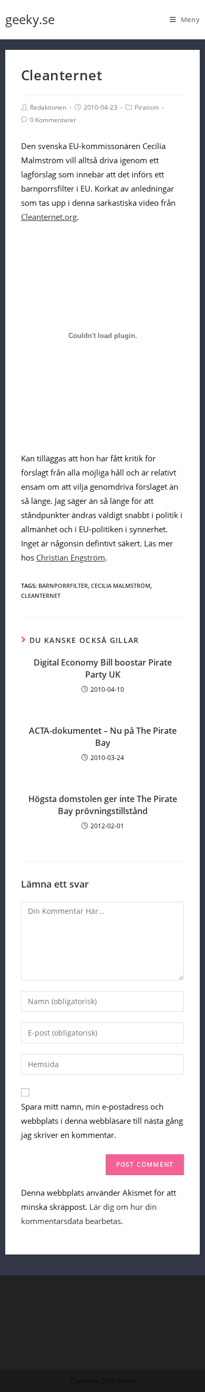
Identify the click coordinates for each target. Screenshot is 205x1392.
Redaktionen (48, 107)
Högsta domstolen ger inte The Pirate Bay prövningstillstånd (102, 804)
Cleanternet (40, 595)
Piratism (147, 107)
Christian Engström (70, 557)
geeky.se (30, 19)
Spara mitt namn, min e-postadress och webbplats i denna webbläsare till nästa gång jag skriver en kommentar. (102, 1120)
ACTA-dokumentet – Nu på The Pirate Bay (103, 736)
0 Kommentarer (53, 119)
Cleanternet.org (49, 217)
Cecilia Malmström (120, 585)
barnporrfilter (63, 585)
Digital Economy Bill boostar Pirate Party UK (103, 668)
